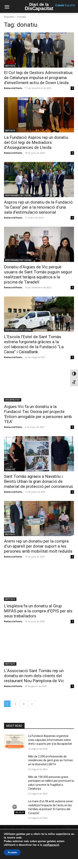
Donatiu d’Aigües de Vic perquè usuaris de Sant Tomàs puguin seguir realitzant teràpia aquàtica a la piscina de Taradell (38, 274)
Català (59, 5)
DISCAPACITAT (12, 399)
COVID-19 (10, 469)
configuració (51, 845)
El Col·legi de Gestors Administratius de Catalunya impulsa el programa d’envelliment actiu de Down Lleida (38, 77)
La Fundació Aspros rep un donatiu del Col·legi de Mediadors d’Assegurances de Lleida (36, 142)
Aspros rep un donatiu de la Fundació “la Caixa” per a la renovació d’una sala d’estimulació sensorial (38, 207)
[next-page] (32, 703)
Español (70, 5)
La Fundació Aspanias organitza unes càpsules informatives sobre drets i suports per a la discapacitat (50, 739)
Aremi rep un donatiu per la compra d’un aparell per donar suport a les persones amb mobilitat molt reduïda (38, 546)
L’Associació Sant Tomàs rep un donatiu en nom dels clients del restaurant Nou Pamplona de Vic (34, 675)
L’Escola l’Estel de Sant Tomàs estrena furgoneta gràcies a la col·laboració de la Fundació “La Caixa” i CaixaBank (34, 344)
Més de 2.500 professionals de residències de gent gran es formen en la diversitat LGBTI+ (50, 760)
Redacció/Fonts (13, 88)
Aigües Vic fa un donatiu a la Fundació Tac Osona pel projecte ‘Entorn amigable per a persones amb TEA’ (38, 414)
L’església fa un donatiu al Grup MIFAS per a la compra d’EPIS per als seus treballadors (38, 611)
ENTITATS (10, 65)
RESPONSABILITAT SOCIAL (18, 195)
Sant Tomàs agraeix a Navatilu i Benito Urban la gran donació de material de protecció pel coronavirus (38, 481)
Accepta (12, 852)
